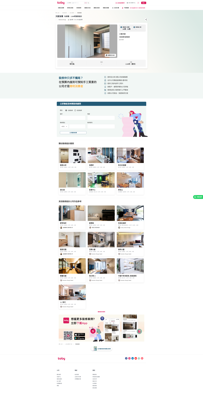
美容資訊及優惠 (96, 376)
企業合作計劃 (78, 376)
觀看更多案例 (101, 311)
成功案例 (72, 12)
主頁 (58, 12)
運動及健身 (97, 7)
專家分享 (95, 381)
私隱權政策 (59, 383)
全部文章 (95, 379)
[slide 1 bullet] (85, 55)
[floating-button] (60, 41)
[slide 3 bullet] (87, 55)
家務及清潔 (70, 7)
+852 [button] (63, 126)
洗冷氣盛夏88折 (134, 8)
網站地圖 (95, 387)
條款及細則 (59, 379)
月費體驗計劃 (78, 379)
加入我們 (59, 381)
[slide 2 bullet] (86, 55)
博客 (58, 385)
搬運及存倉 (88, 7)
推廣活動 (95, 385)
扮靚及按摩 (61, 7)
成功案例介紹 (68, 344)
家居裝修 (79, 7)
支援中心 (59, 376)
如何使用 (77, 374)
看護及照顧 (106, 7)
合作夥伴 (95, 383)
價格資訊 (95, 374)
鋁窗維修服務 (141, 8)
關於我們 (59, 374)
